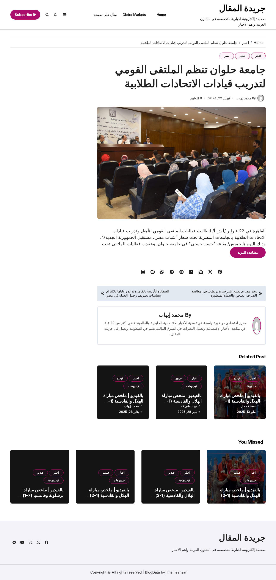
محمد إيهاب (171, 315)
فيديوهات (250, 386)
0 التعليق (196, 98)
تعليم (242, 56)
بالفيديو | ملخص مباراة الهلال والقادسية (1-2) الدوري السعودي (240, 401)
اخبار (258, 56)
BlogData (152, 572)
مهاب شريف (189, 406)
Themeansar (176, 572)
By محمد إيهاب (246, 98)
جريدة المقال (242, 8)
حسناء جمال (248, 406)
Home (161, 14)
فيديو (237, 378)
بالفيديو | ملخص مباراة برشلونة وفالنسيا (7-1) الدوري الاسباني (43, 495)
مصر (226, 56)
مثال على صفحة (105, 14)
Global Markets (134, 14)
